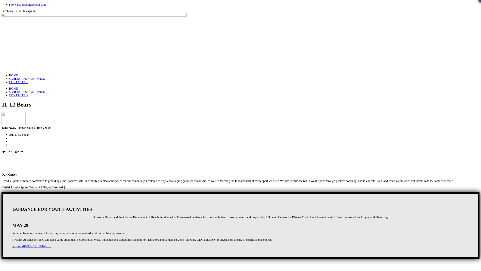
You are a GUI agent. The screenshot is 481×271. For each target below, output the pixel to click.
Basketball (8, 158)
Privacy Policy (74, 187)
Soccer (6, 161)
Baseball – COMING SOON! (19, 168)
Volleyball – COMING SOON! (20, 164)
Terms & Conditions (97, 187)
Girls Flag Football (13, 154)
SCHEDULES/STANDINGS (27, 78)
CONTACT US (18, 82)
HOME (13, 75)
